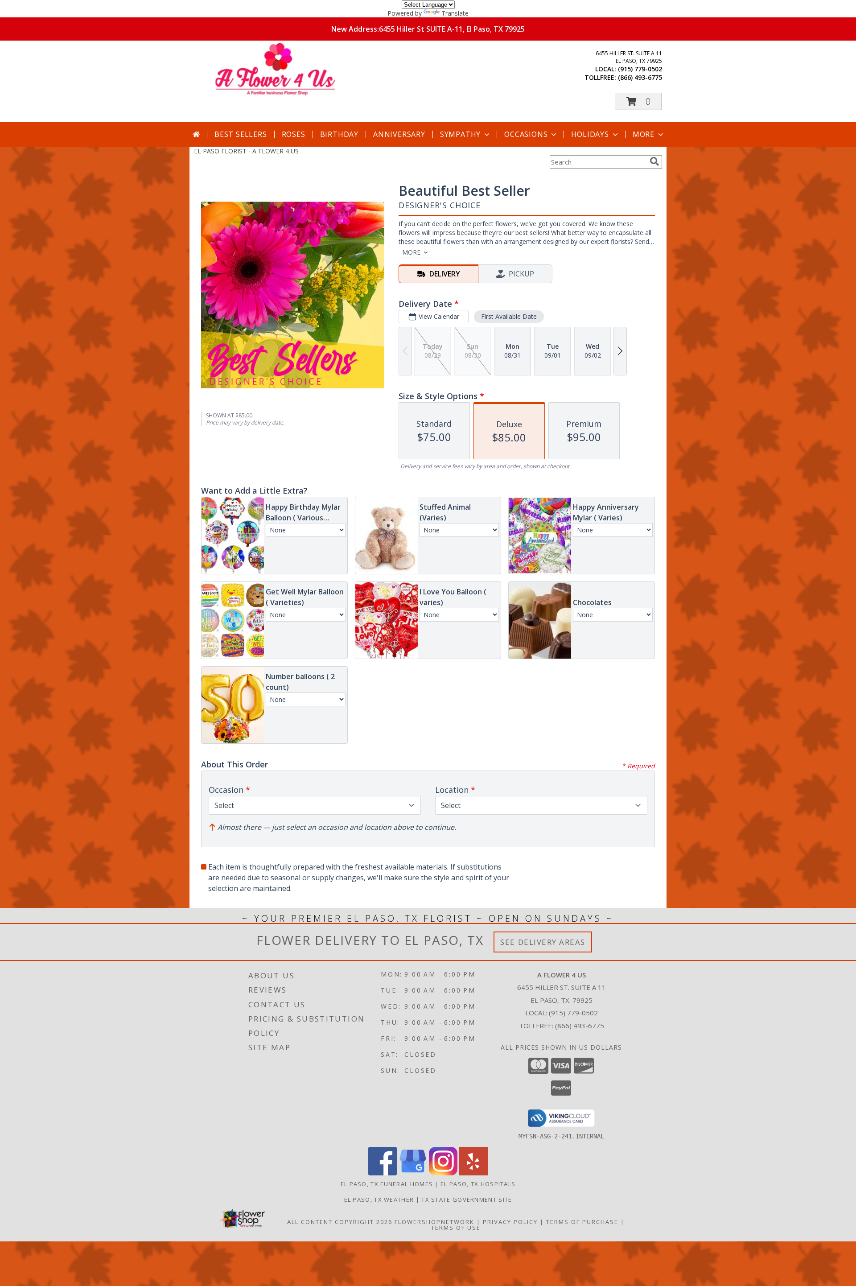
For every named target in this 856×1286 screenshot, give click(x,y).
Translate (455, 13)
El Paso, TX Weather (379, 1199)
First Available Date (509, 316)
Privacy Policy (510, 1222)
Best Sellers (240, 134)
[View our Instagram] (443, 1173)
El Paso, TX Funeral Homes (387, 1184)
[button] (638, 101)
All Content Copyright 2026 (339, 1222)
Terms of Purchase (582, 1222)
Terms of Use (456, 1228)
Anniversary (399, 134)
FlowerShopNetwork (434, 1222)
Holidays (590, 134)
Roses (293, 134)
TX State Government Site (466, 1199)
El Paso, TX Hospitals (477, 1184)
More (643, 134)
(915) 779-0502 (640, 69)
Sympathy (460, 134)
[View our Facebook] (382, 1173)
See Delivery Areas (542, 942)
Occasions (525, 134)
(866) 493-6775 (640, 77)
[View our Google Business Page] (413, 1173)
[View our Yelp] (473, 1173)
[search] (654, 161)
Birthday (339, 134)
